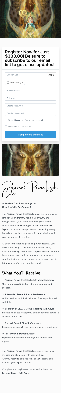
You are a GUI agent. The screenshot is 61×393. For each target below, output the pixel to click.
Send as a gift (16, 82)
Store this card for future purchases (25, 120)
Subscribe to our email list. (20, 126)
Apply (51, 75)
